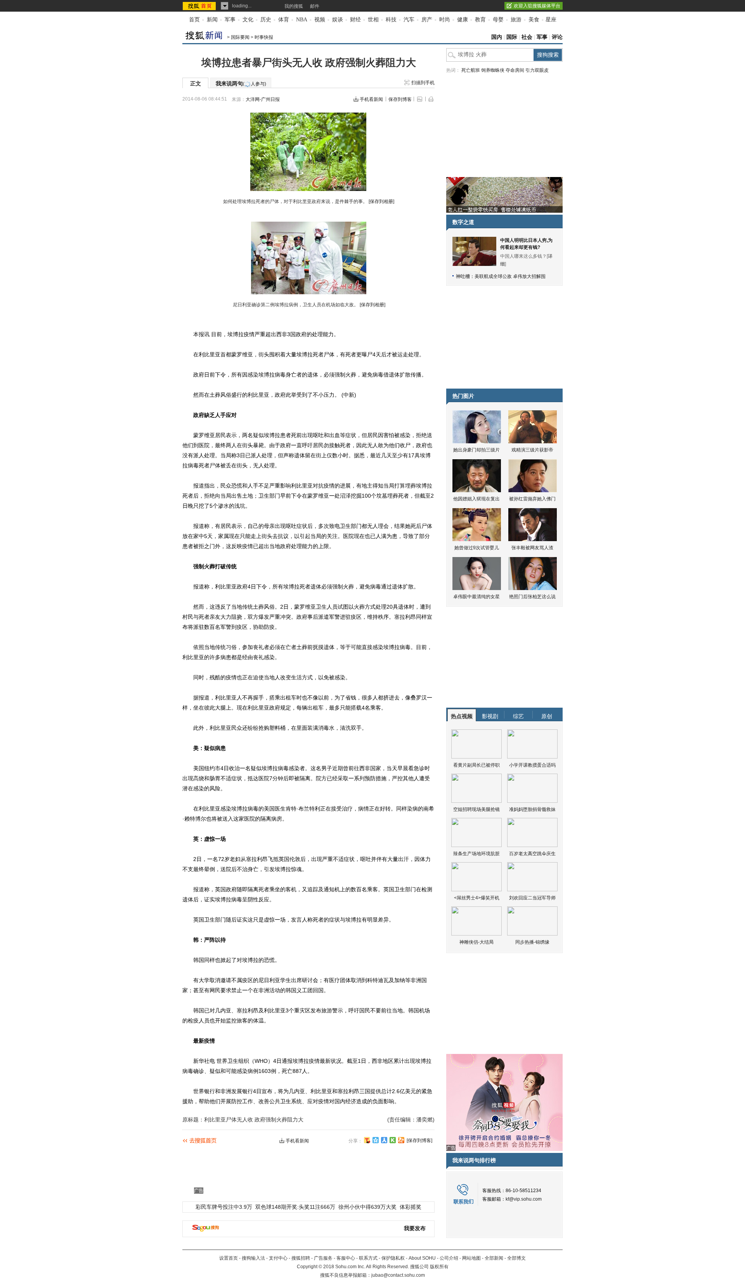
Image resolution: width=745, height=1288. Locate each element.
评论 (557, 37)
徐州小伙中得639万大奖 (367, 1207)
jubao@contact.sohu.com (398, 1275)
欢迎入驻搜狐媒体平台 (537, 6)
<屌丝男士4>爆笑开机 (476, 898)
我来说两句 (241, 83)
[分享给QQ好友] (375, 1140)
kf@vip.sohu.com (524, 1199)
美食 (533, 20)
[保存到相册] (381, 201)
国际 (511, 37)
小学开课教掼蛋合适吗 (532, 765)
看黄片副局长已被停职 (476, 765)
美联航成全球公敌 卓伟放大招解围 (510, 276)
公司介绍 (449, 1258)
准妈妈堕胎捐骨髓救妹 (532, 809)
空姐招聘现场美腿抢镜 (476, 809)
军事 (230, 20)
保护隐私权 (393, 1258)
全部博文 (516, 1258)
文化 (248, 20)
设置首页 (228, 1258)
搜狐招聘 (300, 1258)
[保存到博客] (419, 1140)
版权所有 (439, 1266)
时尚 (444, 20)
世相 (373, 20)
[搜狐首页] (200, 6)
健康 (462, 20)
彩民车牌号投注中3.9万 (224, 1207)
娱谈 (337, 20)
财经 (355, 20)
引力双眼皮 (537, 70)
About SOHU (422, 1258)
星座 (551, 20)
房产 (426, 20)
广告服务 (323, 1258)
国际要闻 (240, 37)
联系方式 (368, 1258)
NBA (301, 20)
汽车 (409, 20)
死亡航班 (470, 70)
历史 (265, 20)
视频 (319, 20)
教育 (480, 20)
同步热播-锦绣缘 (532, 942)
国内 (496, 37)
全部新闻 (494, 1258)
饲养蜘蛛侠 (492, 70)
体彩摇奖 (410, 1207)
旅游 (516, 20)
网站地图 (471, 1258)
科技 (391, 20)
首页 (194, 20)
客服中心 (345, 1258)
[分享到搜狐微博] (367, 1140)
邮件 (314, 6)
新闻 (212, 20)
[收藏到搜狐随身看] (393, 1140)
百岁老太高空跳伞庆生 (532, 853)
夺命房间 (515, 70)
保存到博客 (400, 99)
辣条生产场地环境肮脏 (476, 853)
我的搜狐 (293, 6)
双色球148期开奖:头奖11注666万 (295, 1207)
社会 (527, 37)
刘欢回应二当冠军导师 (532, 898)
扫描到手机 (423, 82)
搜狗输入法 (253, 1258)
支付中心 (278, 1258)
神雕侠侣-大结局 (476, 942)
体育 (283, 20)
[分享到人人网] (384, 1140)
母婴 (498, 20)
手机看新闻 (371, 99)
